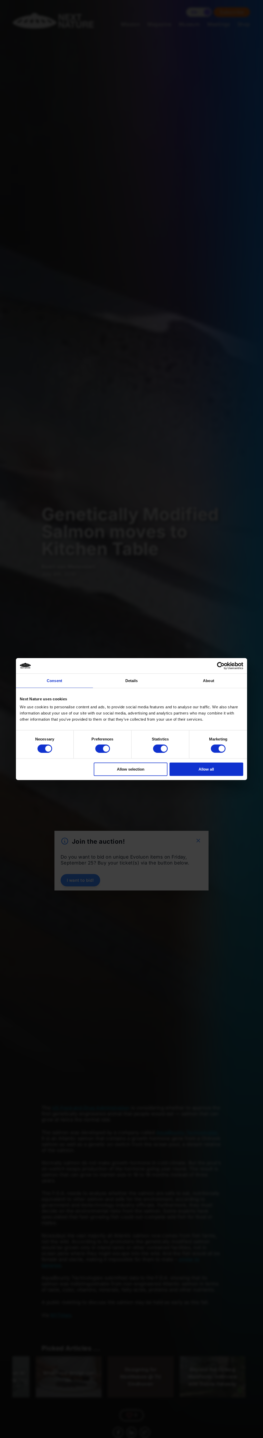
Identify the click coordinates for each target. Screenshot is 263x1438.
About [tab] (208, 680)
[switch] (102, 748)
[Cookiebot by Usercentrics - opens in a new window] (220, 665)
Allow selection (130, 769)
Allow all (206, 769)
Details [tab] (131, 680)
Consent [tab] (54, 680)
